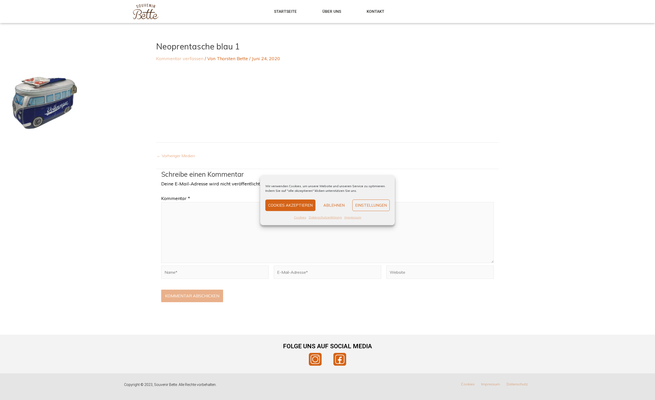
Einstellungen (371, 205)
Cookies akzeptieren (290, 205)
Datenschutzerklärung (325, 217)
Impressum (352, 217)
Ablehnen (334, 205)
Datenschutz (517, 384)
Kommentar (175, 198)
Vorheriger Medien (176, 156)
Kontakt (375, 11)
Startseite (285, 11)
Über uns (331, 11)
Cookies (300, 217)
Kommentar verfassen (179, 58)
